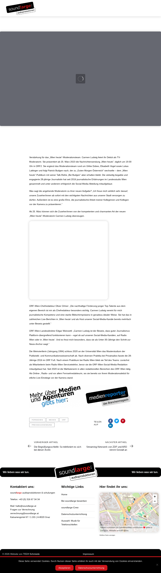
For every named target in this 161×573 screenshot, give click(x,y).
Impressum (88, 554)
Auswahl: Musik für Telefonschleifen (70, 522)
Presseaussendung (42, 425)
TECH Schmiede (31, 554)
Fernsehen (37, 420)
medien (52, 420)
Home (64, 494)
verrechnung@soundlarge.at (24, 513)
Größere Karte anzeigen (107, 535)
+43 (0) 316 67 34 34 (29, 499)
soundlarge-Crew (69, 507)
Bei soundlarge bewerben (74, 501)
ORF (64, 420)
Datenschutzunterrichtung (74, 514)
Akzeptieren (64, 568)
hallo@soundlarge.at (26, 506)
